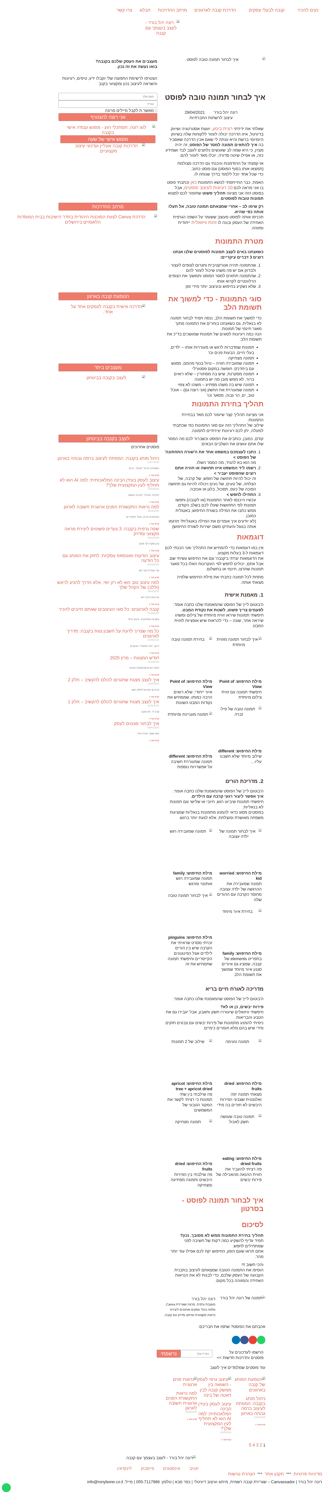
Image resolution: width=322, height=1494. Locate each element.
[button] (261, 1340)
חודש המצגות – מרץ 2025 (134, 657)
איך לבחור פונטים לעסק (136, 723)
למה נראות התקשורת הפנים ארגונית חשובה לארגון (181, 1400)
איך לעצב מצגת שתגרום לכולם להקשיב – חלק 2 (113, 679)
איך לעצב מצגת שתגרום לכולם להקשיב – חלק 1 (113, 701)
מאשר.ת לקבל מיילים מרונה (129, 110)
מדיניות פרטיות (307, 1473)
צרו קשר (124, 9)
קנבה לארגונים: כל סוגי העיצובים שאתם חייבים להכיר (109, 609)
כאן (193, 182)
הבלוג (145, 9)
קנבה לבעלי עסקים (267, 9)
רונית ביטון (223, 128)
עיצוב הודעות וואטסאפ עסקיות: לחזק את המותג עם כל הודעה (110, 558)
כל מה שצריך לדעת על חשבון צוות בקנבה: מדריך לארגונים (113, 633)
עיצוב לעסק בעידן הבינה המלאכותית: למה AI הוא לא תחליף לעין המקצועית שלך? (214, 1416)
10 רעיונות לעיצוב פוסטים (208, 187)
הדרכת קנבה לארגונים (215, 9)
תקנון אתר (274, 1473)
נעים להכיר (307, 9)
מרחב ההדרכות (172, 9)
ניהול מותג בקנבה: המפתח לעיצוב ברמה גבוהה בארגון (250, 1406)
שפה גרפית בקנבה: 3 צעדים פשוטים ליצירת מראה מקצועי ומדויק (111, 531)
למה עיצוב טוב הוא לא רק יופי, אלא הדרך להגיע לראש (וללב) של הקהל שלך (108, 585)
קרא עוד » (260, 1424)
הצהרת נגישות (241, 1473)
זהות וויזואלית (204, 222)
